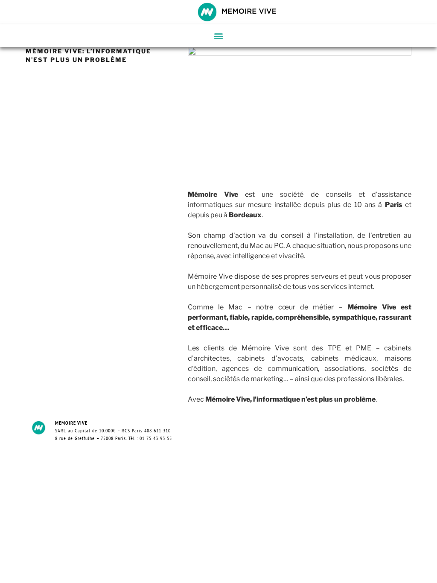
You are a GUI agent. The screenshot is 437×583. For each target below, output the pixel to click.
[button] (219, 36)
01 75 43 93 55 (156, 438)
